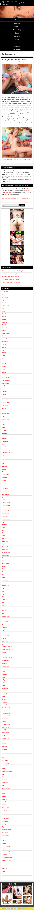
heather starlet (6, 519)
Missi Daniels (5, 688)
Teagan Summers (6, 829)
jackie (3, 530)
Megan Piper (5, 666)
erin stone (4, 466)
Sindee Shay (5, 791)
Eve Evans (5, 472)
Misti (3, 696)
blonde (4, 361)
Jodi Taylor (5, 569)
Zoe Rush (4, 874)
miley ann (4, 680)
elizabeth (4, 458)
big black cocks (6, 350)
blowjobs (17, 26)
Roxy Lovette (5, 755)
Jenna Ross (5, 541)
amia (3, 311)
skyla (3, 793)
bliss (3, 358)
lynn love (4, 644)
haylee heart (5, 516)
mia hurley (5, 674)
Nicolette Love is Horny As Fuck (10, 276)
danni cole (4, 438)
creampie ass (5, 430)
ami (3, 308)
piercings (4, 721)
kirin (3, 588)
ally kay (4, 300)
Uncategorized (6, 852)
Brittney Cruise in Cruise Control (14, 59)
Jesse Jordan (5, 549)
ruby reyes (5, 760)
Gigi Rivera (5, 488)
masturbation (5, 660)
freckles (4, 480)
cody (3, 427)
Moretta (4, 699)
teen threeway (5, 835)
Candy (3, 388)
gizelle (3, 497)
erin (3, 463)
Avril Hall (4, 336)
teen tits (12, 113)
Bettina (4, 344)
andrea (4, 319)
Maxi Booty (5, 663)
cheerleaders (5, 413)
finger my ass (5, 477)
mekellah (4, 668)
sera (3, 774)
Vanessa (4, 854)
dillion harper (5, 447)
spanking (4, 799)
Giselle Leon (5, 494)
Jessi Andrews (6, 552)
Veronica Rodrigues (7, 857)
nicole (3, 710)
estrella (4, 469)
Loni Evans (5, 641)
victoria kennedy (6, 860)
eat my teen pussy (7, 452)
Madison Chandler (7, 646)
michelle (4, 677)
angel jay (4, 322)
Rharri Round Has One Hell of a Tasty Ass (13, 271)
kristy (3, 591)
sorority (4, 796)
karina (3, 577)
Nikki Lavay (5, 718)
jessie (3, 560)
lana (3, 602)
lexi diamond (5, 616)
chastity (4, 411)
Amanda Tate (5, 305)
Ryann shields (6, 763)
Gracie (4, 499)
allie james (5, 297)
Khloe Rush (5, 580)
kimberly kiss (5, 585)
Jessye (4, 566)
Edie (3, 455)
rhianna (4, 743)
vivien (3, 865)
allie (3, 294)
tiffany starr (5, 838)
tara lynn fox (5, 821)
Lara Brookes (5, 605)
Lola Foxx (4, 638)
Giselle (4, 491)
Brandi (3, 369)
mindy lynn (5, 685)
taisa (3, 816)
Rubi (3, 757)
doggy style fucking (7, 449)
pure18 (4, 730)
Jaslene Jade (5, 533)
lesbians (4, 610)
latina (3, 607)
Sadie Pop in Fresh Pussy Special (11, 274)
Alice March (5, 291)
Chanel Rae (5, 405)
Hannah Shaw (5, 513)
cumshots (17, 23)
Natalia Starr (5, 705)
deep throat (5, 441)
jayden (4, 535)
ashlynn (4, 330)
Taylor (3, 827)
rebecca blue (5, 738)
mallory (4, 652)
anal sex (4, 316)
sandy (3, 768)
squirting (4, 804)
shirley (4, 785)
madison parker (6, 649)
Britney (4, 375)
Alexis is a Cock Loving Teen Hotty (11, 282)
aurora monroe (6, 333)
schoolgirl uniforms (7, 771)
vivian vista (5, 863)
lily (3, 624)
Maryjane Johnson (7, 657)
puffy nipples (5, 727)
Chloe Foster (5, 419)
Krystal (4, 594)
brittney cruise (5, 62)
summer (4, 813)
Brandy (4, 372)
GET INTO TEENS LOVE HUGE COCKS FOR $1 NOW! (17, 198)
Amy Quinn (5, 314)
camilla (4, 386)
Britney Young (5, 377)
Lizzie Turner (5, 635)
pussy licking (5, 732)
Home (17, 20)
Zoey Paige (5, 877)
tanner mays (5, 818)
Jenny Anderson (6, 546)
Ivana (3, 527)
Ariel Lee (4, 327)
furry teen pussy (6, 485)
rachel (3, 735)
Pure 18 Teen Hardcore (8, 1)
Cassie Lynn (5, 402)
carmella (4, 391)
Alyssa (4, 302)
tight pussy (17, 36)
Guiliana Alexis (6, 502)
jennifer (4, 544)
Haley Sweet (5, 510)
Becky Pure (5, 339)
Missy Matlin (5, 694)
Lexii (3, 619)
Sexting (4, 777)
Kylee (3, 596)
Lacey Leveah (5, 599)
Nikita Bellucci (6, 716)
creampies (17, 43)
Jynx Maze (5, 571)
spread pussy (5, 802)
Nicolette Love (6, 713)
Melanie (4, 671)
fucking (17, 39)
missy (3, 691)
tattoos (4, 824)
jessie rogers (5, 563)
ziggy (3, 871)
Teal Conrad (5, 832)
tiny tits (17, 33)
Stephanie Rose (6, 810)
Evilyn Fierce (5, 474)
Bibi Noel (4, 347)
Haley (3, 508)
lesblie (3, 613)
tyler (3, 849)
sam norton (5, 766)
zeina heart (5, 868)
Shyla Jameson (6, 788)
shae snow (5, 779)
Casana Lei (5, 397)
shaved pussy (17, 30)
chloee (4, 424)
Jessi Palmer (5, 555)
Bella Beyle (5, 341)
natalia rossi (5, 702)
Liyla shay (4, 632)
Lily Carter (4, 627)
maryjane (4, 655)
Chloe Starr (5, 422)
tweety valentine (6, 846)
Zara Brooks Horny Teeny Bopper (11, 279)
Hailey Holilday (6, 505)
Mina (3, 682)
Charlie (4, 408)
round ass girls (6, 752)
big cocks (17, 46)
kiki (3, 583)
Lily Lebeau (5, 630)
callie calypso (5, 383)
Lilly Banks (5, 621)
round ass (4, 749)
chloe (3, 416)
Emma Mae (5, 461)
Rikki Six (4, 746)
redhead (4, 741)
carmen (4, 394)
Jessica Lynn (5, 558)
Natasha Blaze (6, 707)
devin (3, 444)
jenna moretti (5, 538)
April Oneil (5, 325)
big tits (4, 355)
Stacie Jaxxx (5, 807)
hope (3, 522)
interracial (4, 524)
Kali (3, 574)
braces (4, 366)
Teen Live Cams (17, 49)
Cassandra (5, 400)
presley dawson (6, 724)
